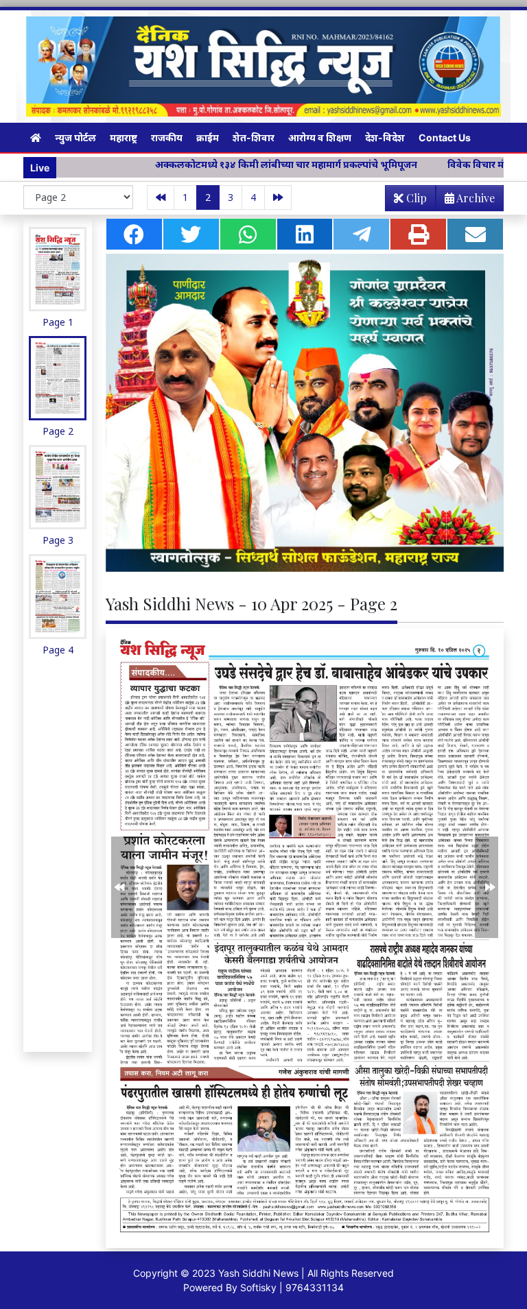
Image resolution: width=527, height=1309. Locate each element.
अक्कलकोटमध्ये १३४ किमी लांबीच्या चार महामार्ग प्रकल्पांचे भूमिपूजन (236, 164)
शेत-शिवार (253, 137)
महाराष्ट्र (123, 137)
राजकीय (167, 137)
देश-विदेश (385, 137)
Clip (415, 198)
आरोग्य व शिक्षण (319, 137)
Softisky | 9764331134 (292, 1287)
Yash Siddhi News (258, 1273)
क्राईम (207, 137)
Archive (474, 198)
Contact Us (445, 137)
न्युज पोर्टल (75, 137)
